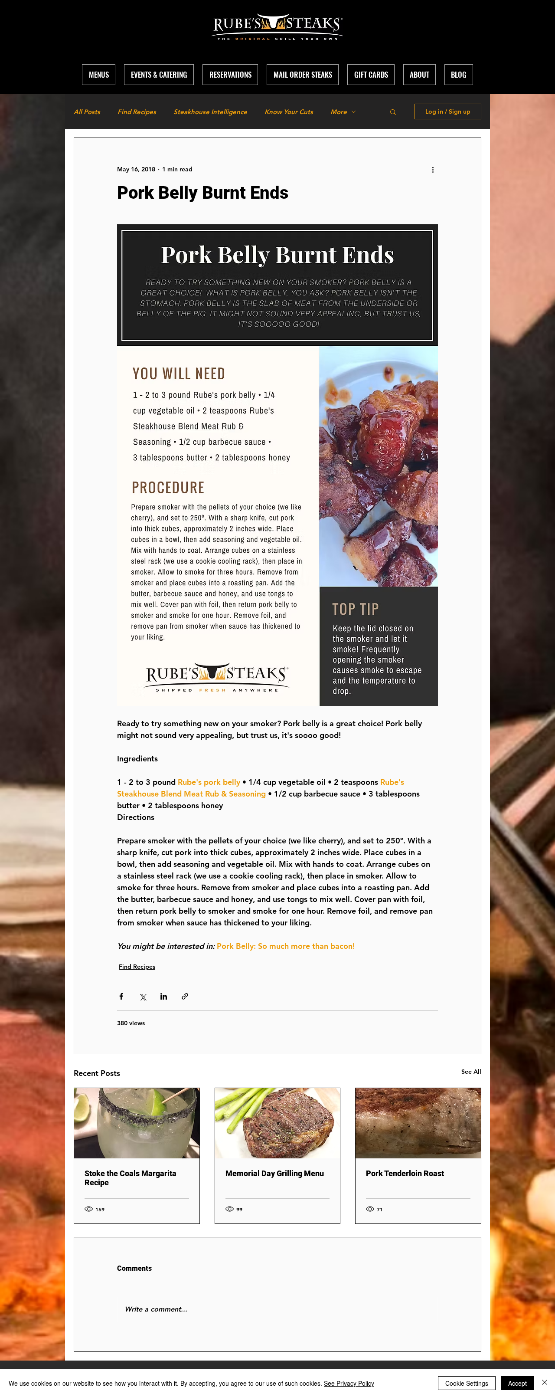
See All (471, 1072)
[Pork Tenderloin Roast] (418, 1123)
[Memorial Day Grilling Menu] (277, 1123)
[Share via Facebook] (121, 996)
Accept (517, 1383)
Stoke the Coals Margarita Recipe (130, 1178)
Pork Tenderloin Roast (405, 1173)
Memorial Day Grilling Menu (274, 1173)
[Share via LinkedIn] (164, 996)
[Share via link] (185, 996)
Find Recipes (137, 112)
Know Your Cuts (288, 112)
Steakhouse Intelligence (210, 112)
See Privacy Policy (349, 1383)
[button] (419, 74)
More (338, 112)
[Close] (544, 1383)
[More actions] (433, 169)
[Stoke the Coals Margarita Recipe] (136, 1123)
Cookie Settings (466, 1383)
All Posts (87, 112)
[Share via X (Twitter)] (142, 996)
